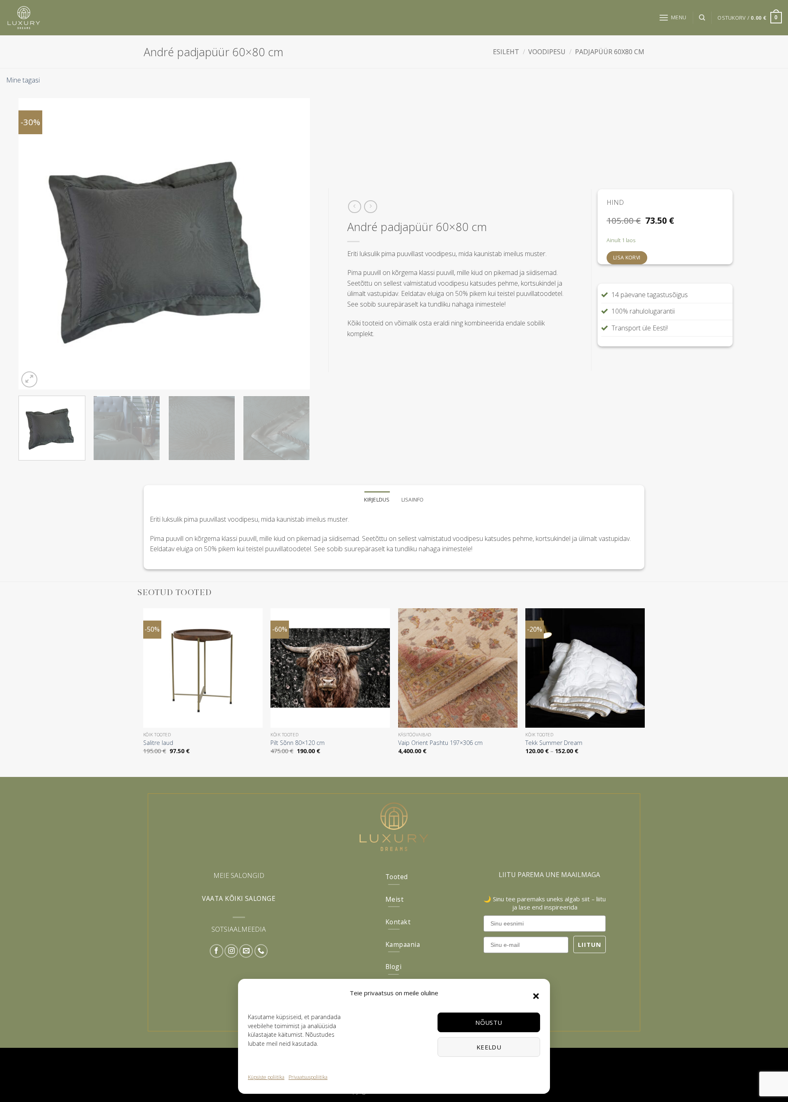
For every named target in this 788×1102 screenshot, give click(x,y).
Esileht (506, 51)
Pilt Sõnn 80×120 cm (297, 743)
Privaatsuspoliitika (308, 1077)
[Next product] (354, 206)
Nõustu (488, 1022)
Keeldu (489, 1047)
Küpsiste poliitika (266, 1077)
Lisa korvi (627, 257)
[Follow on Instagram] (231, 951)
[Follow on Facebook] (216, 951)
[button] (536, 996)
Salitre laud (158, 743)
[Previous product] (370, 206)
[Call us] (261, 951)
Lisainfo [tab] (412, 499)
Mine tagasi (23, 80)
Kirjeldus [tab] (376, 499)
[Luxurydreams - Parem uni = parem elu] (57, 17)
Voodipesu (547, 51)
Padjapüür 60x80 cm (609, 51)
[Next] (293, 244)
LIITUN (589, 944)
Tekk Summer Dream (553, 743)
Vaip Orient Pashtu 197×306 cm (440, 743)
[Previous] (34, 244)
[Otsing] (702, 17)
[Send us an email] (246, 951)
